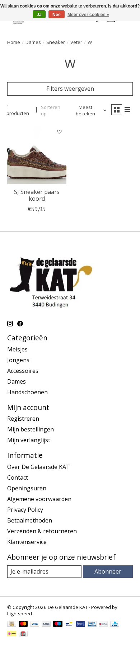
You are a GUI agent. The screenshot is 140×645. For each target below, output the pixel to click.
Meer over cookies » (88, 14)
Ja (39, 14)
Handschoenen (27, 392)
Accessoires (22, 371)
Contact (17, 477)
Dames (33, 42)
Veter (76, 42)
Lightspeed (19, 613)
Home (13, 42)
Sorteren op (50, 110)
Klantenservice (27, 542)
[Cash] (11, 624)
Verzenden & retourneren (42, 531)
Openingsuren (26, 488)
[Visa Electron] (92, 624)
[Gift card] (23, 634)
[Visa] (34, 624)
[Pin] (80, 624)
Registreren (23, 418)
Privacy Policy (25, 510)
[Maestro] (57, 624)
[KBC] (114, 624)
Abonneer (107, 571)
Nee (56, 14)
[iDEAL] (11, 634)
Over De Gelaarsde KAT (38, 467)
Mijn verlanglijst (28, 440)
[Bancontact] (69, 624)
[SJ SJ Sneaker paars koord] (36, 154)
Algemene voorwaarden (39, 499)
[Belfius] (103, 624)
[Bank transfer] (46, 624)
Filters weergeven (70, 88)
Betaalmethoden (29, 520)
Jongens (18, 360)
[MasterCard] (23, 624)
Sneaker (55, 42)
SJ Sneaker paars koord (37, 195)
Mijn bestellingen (30, 429)
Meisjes (17, 349)
